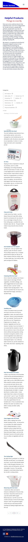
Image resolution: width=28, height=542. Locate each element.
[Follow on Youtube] (7, 534)
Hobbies (17, 98)
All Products (8, 93)
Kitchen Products (9, 100)
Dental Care (19, 96)
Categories (5, 90)
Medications (8, 103)
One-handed (8, 105)
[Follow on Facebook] (4, 534)
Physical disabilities (10, 107)
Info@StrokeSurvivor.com (17, 536)
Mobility (18, 103)
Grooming (7, 98)
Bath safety (8, 96)
